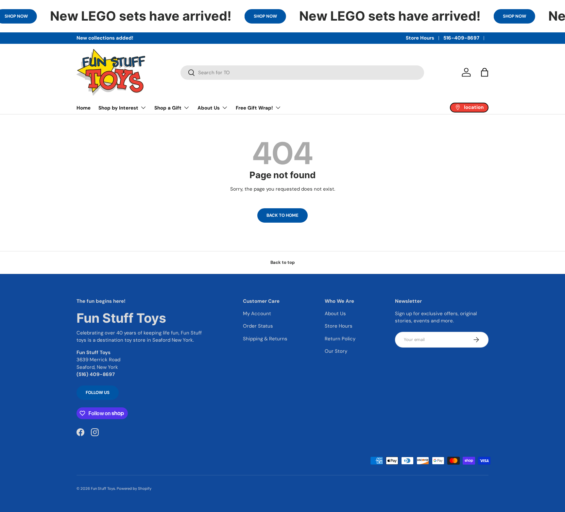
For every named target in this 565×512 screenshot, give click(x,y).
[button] (484, 72)
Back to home (282, 215)
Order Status (258, 326)
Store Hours (420, 38)
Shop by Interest (118, 108)
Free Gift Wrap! (254, 108)
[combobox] (302, 72)
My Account (257, 313)
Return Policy (340, 338)
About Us (208, 108)
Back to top (282, 262)
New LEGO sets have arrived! (140, 16)
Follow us (98, 392)
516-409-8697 (461, 38)
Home (84, 108)
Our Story (336, 351)
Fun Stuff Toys (103, 488)
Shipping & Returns (265, 338)
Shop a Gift (167, 108)
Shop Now (265, 16)
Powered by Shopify (134, 488)
